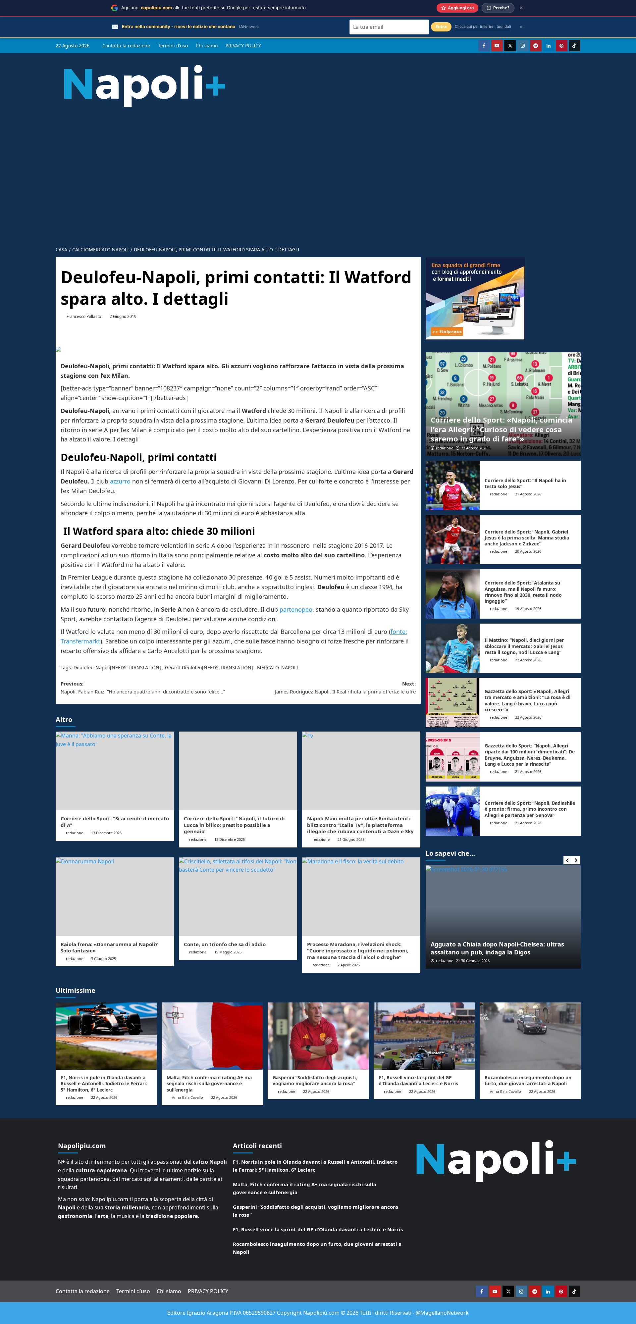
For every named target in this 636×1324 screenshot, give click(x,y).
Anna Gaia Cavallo (187, 1097)
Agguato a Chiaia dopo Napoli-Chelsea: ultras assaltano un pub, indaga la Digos (497, 948)
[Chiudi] (521, 7)
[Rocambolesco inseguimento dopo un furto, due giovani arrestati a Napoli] (530, 1036)
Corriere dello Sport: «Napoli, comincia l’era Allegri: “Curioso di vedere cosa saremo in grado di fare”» (501, 429)
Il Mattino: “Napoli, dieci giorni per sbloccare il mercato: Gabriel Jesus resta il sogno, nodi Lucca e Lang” (524, 646)
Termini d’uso (173, 45)
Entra (441, 26)
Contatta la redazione (126, 45)
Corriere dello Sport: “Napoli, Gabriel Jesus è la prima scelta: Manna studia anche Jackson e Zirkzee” (527, 538)
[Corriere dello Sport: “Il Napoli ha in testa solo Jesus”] (453, 485)
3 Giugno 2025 (103, 958)
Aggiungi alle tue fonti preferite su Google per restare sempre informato (213, 7)
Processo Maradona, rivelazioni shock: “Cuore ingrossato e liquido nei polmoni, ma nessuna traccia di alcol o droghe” (357, 950)
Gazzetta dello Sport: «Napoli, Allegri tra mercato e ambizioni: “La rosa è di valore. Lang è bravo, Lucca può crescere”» (527, 700)
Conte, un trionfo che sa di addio (225, 944)
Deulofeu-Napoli (92, 667)
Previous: (143, 687)
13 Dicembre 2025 (106, 832)
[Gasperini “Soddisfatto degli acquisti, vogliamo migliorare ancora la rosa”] (318, 1036)
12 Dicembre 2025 (229, 839)
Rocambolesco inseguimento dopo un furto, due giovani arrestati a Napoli (528, 1080)
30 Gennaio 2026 (475, 960)
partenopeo (296, 609)
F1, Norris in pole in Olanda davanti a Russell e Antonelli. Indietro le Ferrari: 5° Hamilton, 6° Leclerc (104, 1083)
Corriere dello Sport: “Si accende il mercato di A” (115, 821)
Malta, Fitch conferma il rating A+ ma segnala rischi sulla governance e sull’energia (209, 1083)
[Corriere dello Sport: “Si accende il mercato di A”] (115, 771)
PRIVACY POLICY (243, 45)
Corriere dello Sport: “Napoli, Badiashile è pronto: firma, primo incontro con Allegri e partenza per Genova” (530, 809)
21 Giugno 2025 (351, 839)
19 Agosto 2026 (528, 608)
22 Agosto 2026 (474, 447)
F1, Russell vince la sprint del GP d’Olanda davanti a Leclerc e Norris (418, 1080)
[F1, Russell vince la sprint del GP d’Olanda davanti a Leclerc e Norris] (424, 1036)
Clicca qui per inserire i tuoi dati (483, 26)
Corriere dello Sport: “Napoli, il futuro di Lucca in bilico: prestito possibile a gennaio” (234, 825)
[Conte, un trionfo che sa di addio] (238, 896)
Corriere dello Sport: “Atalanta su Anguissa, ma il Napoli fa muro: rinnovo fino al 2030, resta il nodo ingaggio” (523, 592)
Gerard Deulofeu (183, 667)
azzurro (120, 481)
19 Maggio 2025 (227, 951)
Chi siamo (207, 45)
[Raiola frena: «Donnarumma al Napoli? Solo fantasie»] (115, 896)
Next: (345, 687)
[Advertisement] (318, 171)
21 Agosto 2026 (528, 493)
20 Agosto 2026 (528, 551)
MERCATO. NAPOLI (277, 667)
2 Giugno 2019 (123, 316)
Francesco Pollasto (84, 316)
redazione (74, 832)
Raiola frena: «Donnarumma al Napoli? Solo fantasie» (109, 947)
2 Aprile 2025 (349, 964)
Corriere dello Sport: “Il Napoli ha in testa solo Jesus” (525, 483)
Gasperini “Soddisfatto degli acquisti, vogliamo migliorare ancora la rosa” (315, 1080)
